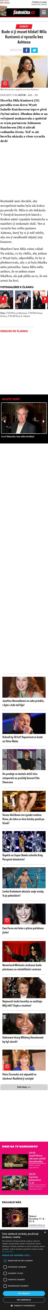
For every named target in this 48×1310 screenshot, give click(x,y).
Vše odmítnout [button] (24, 1300)
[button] (24, 1255)
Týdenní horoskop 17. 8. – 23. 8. (37, 1219)
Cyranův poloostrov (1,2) (35, 1178)
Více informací (7, 1251)
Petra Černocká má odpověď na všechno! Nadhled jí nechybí (19, 1076)
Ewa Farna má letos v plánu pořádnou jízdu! (23, 930)
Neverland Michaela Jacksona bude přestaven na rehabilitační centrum (22, 967)
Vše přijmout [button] (24, 1293)
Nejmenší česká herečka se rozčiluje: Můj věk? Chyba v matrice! (22, 1003)
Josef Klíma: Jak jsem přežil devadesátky (37, 1157)
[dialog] (24, 1270)
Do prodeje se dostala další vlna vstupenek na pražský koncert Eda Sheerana (21, 778)
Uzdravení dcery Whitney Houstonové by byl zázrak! (22, 1039)
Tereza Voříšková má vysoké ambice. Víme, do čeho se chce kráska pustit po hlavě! (23, 819)
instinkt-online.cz (37, 1225)
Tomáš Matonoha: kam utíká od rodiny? (17, 437)
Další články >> (24, 1087)
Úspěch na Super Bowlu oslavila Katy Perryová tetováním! (22, 857)
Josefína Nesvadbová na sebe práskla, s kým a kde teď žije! (23, 703)
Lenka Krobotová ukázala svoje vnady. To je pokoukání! (23, 893)
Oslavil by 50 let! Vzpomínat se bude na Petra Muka (22, 739)
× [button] (45, 1232)
